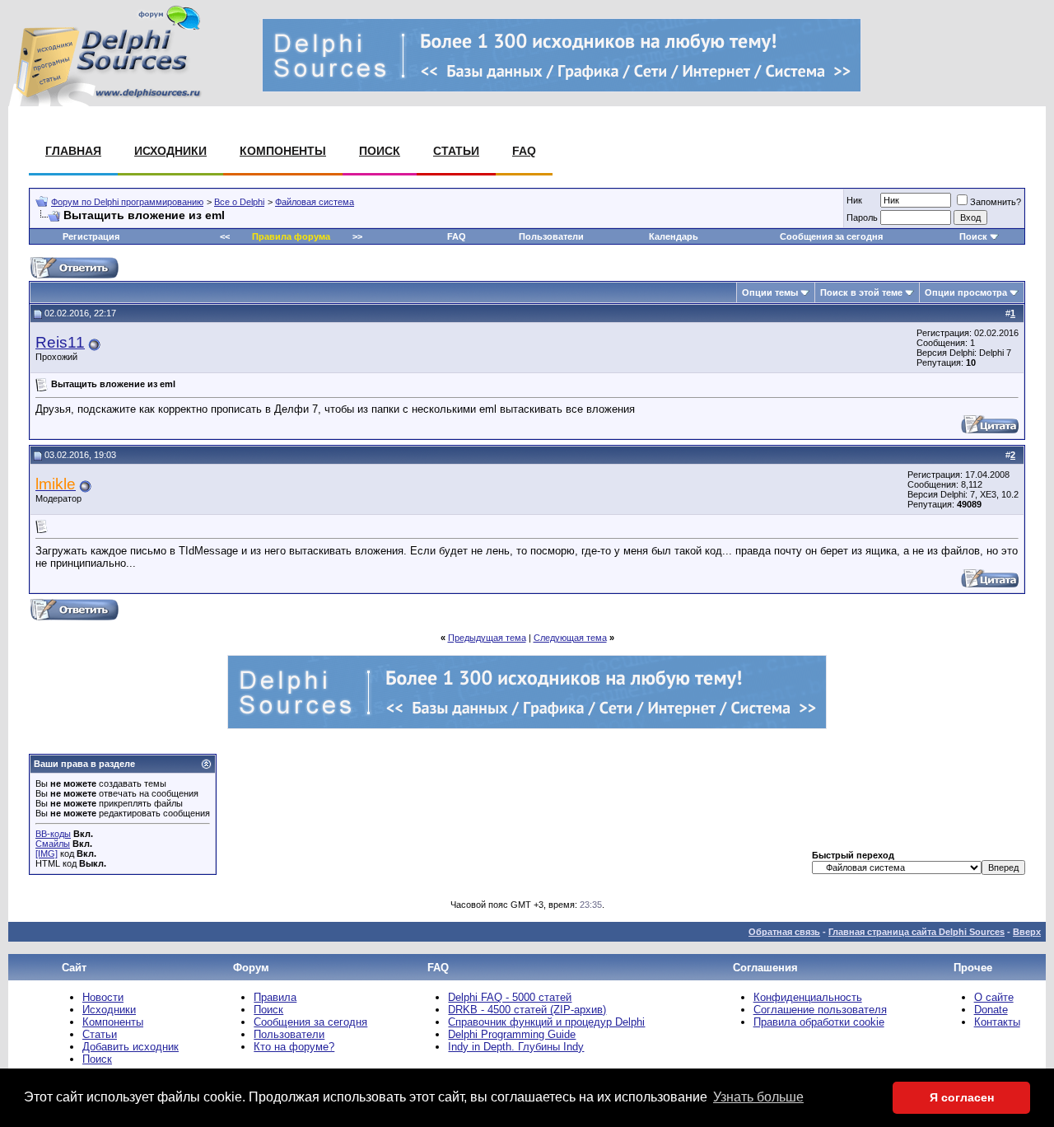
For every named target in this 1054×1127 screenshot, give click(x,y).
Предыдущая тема (487, 638)
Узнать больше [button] (758, 1097)
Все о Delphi (239, 202)
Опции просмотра (966, 292)
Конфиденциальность (807, 997)
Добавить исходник (130, 1046)
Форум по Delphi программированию (127, 202)
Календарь (673, 236)
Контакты (997, 1022)
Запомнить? (995, 202)
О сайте (994, 997)
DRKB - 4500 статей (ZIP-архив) (527, 1009)
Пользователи (551, 236)
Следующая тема (570, 638)
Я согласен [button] (962, 1097)
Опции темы (770, 292)
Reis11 (60, 342)
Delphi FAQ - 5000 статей (509, 997)
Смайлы (52, 844)
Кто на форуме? (294, 1046)
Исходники (170, 150)
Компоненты (283, 150)
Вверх (1027, 932)
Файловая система (314, 202)
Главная (73, 150)
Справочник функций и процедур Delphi (546, 1022)
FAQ (524, 150)
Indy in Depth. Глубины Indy (516, 1046)
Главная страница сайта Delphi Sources (916, 932)
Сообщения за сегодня (831, 236)
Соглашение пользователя (820, 1009)
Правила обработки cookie (818, 1022)
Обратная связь (784, 932)
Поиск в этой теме (861, 292)
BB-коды (53, 834)
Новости (103, 997)
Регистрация (91, 236)
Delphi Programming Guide (512, 1034)
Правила (275, 997)
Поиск (379, 150)
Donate (991, 1009)
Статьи (456, 150)
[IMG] (46, 853)
